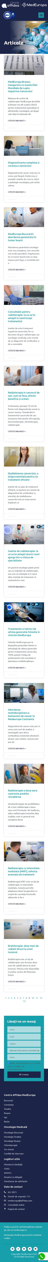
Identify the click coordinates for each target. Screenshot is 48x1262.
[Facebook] (12, 1249)
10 (33, 998)
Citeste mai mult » (17, 120)
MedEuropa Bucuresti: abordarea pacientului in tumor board (22, 237)
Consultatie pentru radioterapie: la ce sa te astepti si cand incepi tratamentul (21, 316)
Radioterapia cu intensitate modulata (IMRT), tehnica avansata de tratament (24, 871)
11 (37, 998)
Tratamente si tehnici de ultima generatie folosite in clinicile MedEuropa (24, 632)
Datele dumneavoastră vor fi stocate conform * (23, 1066)
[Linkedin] (30, 1249)
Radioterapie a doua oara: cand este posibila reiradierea (23, 793)
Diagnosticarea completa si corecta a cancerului (23, 164)
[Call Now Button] (41, 1256)
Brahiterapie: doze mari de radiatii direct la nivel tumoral (23, 949)
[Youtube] (24, 1249)
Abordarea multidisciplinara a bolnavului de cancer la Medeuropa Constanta (21, 714)
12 (41, 998)
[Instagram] (18, 1249)
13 (24, 1001)
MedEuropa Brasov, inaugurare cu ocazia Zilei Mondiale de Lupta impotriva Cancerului (22, 86)
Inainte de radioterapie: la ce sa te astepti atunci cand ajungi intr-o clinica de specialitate (23, 555)
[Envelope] (35, 1249)
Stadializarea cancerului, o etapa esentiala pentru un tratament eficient (23, 476)
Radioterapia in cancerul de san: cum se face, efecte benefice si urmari (24, 395)
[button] (41, 15)
